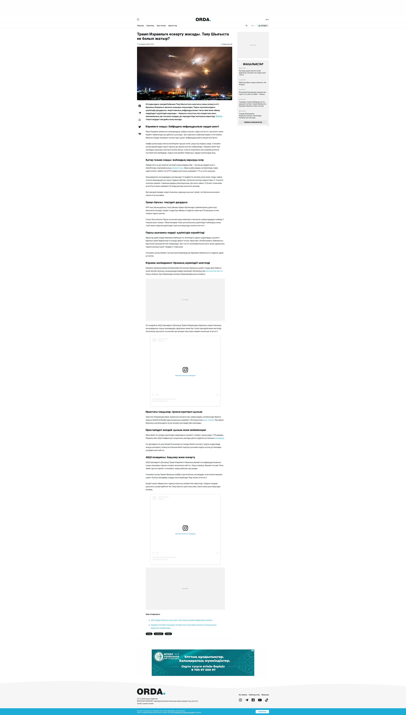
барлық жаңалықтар (253, 122)
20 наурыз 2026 (144, 44)
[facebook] (253, 701)
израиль (159, 634)
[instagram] (240, 701)
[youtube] (260, 701)
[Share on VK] (139, 133)
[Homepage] (203, 19)
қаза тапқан (208, 420)
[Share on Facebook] (139, 105)
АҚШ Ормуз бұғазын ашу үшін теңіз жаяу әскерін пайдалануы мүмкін (181, 620)
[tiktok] (266, 701)
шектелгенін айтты (213, 271)
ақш (149, 634)
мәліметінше (177, 168)
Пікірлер (140, 26)
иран (169, 634)
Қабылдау (262, 711)
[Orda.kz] (151, 697)
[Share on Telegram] (139, 112)
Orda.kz (219, 116)
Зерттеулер (161, 26)
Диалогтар (172, 26)
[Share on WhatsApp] (139, 119)
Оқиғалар (150, 26)
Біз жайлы (243, 695)
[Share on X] (139, 126)
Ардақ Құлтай (227, 44)
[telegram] (246, 701)
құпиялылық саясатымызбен (184, 712)
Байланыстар (254, 695)
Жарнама (265, 695)
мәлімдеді (219, 438)
